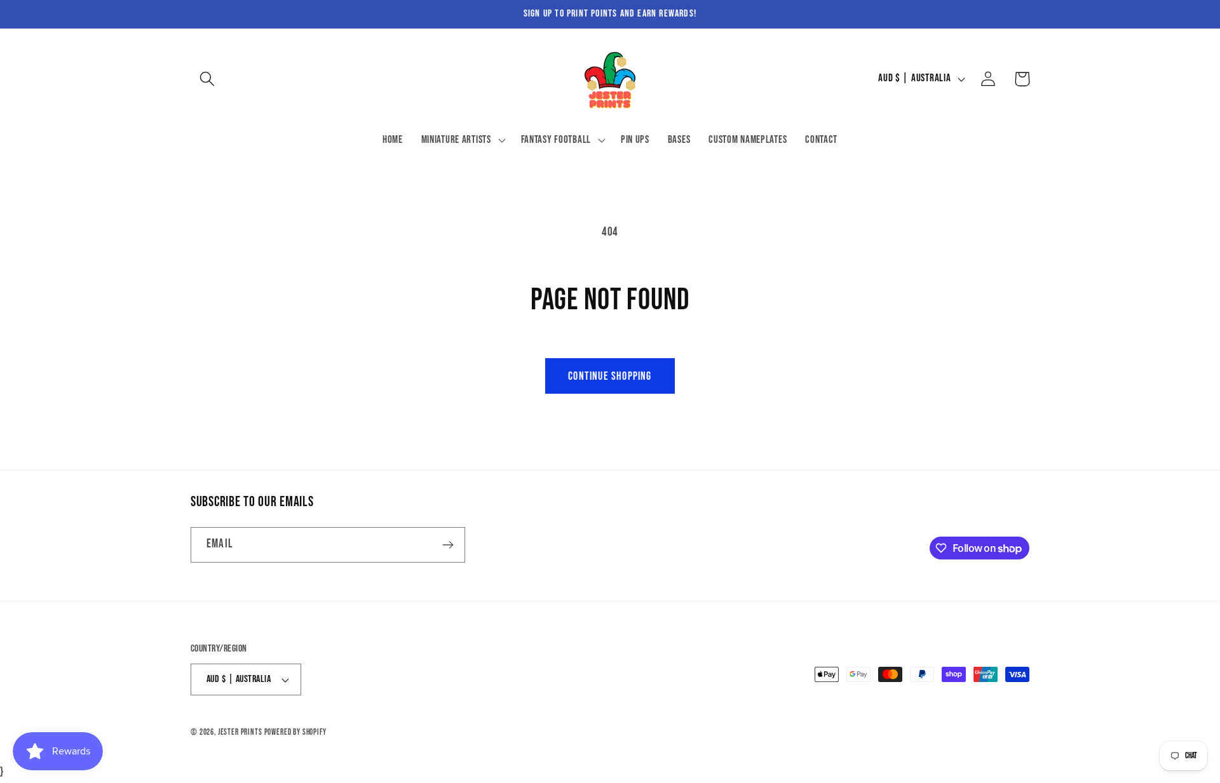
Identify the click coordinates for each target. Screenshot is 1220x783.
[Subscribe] (447, 545)
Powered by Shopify (295, 732)
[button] (207, 79)
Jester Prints (240, 732)
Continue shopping (609, 376)
